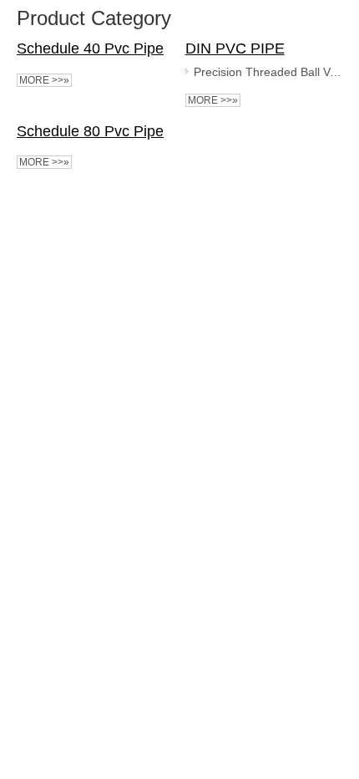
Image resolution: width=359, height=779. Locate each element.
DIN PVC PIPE (235, 48)
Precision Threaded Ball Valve (268, 72)
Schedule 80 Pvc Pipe (90, 131)
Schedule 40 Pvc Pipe (90, 48)
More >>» (44, 80)
